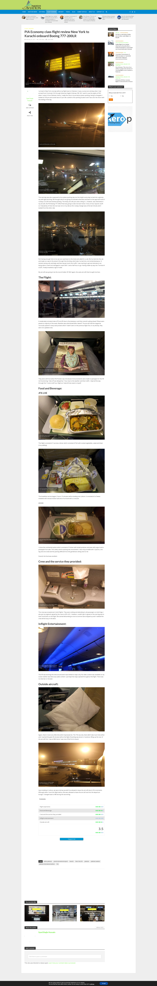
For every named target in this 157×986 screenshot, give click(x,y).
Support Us (100, 12)
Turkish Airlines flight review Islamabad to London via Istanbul (92, 913)
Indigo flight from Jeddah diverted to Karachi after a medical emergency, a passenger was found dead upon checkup (51, 19)
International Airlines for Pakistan (123, 64)
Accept (104, 983)
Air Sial (117, 32)
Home (24, 12)
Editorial (42, 12)
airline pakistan (48, 861)
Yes (112, 96)
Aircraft (61, 12)
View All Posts (99, 927)
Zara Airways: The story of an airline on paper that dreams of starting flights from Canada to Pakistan (89, 18)
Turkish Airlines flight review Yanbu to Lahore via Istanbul (64, 913)
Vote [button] (111, 99)
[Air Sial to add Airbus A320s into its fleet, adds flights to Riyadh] (23, 17)
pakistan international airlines (47, 864)
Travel (68, 12)
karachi (71, 861)
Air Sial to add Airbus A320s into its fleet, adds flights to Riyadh (32, 18)
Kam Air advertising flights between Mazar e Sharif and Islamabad (128, 18)
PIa (57, 864)
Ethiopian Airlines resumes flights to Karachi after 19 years (108, 18)
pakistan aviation (95, 861)
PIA (125, 52)
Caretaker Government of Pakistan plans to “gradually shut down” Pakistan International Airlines (70, 19)
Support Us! (71, 839)
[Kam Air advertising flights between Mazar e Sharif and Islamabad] (119, 17)
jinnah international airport (61, 861)
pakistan (87, 861)
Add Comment (30, 108)
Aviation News (32, 12)
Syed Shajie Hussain (46, 932)
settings (92, 984)
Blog (73, 12)
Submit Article (82, 12)
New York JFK (79, 861)
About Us (92, 12)
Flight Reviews (51, 12)
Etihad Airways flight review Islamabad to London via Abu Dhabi (37, 913)
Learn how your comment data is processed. (62, 963)
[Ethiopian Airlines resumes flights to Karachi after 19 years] (100, 17)
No (123, 96)
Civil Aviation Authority (122, 42)
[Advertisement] (106, 4)
